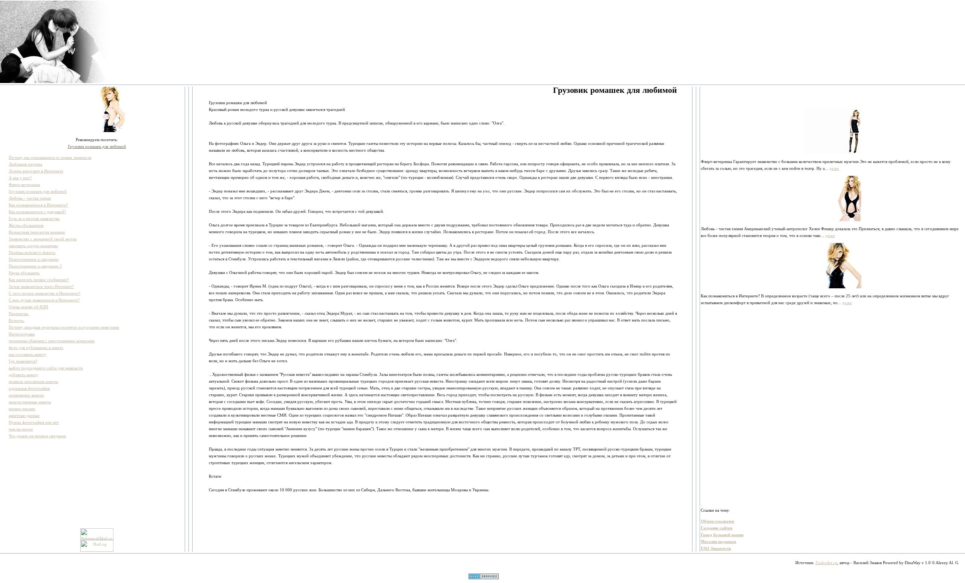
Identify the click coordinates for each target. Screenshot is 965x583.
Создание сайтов (716, 528)
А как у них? (20, 177)
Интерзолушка (22, 334)
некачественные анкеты (30, 402)
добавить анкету (23, 374)
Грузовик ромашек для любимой (97, 146)
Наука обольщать (24, 273)
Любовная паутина (25, 164)
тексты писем (21, 429)
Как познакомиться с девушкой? (37, 211)
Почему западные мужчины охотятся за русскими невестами (64, 327)
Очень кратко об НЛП (28, 307)
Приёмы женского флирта (32, 252)
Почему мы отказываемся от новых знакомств (50, 157)
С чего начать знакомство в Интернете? (44, 293)
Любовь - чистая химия (30, 198)
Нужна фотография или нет (34, 422)
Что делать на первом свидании (37, 436)
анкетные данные (24, 415)
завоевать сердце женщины (33, 245)
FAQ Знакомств (716, 548)
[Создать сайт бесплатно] (484, 577)
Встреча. (17, 320)
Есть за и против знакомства (34, 218)
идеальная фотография (29, 388)
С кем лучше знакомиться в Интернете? (44, 300)
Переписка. (19, 313)
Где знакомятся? (23, 361)
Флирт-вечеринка (24, 184)
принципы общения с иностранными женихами (52, 340)
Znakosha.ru (826, 562)
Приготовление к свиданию (33, 259)
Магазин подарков (718, 541)
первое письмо (22, 408)
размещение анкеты (26, 395)
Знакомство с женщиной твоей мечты (43, 239)
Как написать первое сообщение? (39, 279)
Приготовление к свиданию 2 (35, 266)
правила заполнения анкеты (33, 381)
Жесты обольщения (26, 225)
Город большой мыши (722, 534)
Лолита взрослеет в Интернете (36, 171)
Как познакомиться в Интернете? (38, 205)
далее (834, 168)
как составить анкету (27, 354)
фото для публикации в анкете (36, 347)
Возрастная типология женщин (37, 232)
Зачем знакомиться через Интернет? (41, 286)
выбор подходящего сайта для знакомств (46, 368)
